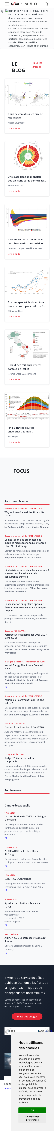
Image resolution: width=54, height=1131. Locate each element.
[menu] (7, 3)
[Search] (46, 4)
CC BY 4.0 (8, 1088)
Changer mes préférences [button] (32, 1118)
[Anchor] (28, 69)
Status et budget (27, 1016)
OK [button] (32, 1110)
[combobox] (47, 4)
